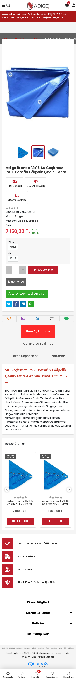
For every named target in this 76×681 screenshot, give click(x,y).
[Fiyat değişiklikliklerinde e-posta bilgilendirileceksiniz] (66, 318)
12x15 (13, 258)
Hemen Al (17, 282)
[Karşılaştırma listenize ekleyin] (52, 318)
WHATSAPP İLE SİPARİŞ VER (29, 294)
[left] (7, 489)
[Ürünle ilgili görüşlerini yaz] (38, 318)
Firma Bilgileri (38, 602)
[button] (9, 92)
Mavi (13, 246)
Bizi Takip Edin (38, 634)
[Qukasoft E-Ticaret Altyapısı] (38, 664)
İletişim (38, 623)
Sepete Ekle (45, 269)
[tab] (38, 331)
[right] (69, 489)
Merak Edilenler (38, 613)
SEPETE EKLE (20, 521)
